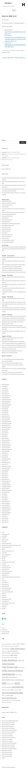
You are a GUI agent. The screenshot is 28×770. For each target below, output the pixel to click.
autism (18, 644)
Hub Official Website (11, 743)
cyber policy (14, 655)
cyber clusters (7, 646)
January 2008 (5, 505)
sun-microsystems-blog (12, 692)
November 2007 (5, 509)
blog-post (4, 539)
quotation (4, 575)
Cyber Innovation (6, 653)
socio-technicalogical (6, 591)
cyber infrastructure (12, 651)
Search (3, 140)
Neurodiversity (5, 218)
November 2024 (5, 423)
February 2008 (5, 503)
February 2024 (5, 440)
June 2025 (4, 410)
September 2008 (5, 490)
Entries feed (4, 629)
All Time (6, 156)
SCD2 (11, 689)
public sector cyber (6, 689)
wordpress (4, 604)
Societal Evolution (6, 221)
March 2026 (4, 393)
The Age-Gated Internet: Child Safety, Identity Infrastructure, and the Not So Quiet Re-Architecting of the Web (14, 327)
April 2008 (4, 499)
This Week (15, 154)
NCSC (17, 683)
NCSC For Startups (6, 231)
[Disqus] (14, 78)
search (3, 580)
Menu (14, 10)
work (3, 606)
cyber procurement (6, 657)
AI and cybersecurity (7, 644)
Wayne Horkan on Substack (8, 728)
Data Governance (8, 680)
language (4, 556)
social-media (5, 586)
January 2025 (5, 419)
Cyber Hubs (4, 651)
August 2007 (5, 514)
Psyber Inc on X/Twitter (7, 741)
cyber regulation (13, 657)
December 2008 (5, 484)
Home (3, 712)
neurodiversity (5, 567)
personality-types (6, 571)
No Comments (5, 19)
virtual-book (5, 601)
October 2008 (5, 488)
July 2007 (4, 516)
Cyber (5, 743)
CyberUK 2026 (5, 206)
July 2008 (4, 494)
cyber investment (15, 653)
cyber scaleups (21, 667)
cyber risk (21, 660)
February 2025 (5, 418)
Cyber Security (19, 674)
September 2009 (5, 468)
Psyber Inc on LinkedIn (7, 739)
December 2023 (5, 444)
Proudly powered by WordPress (8, 767)
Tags (18, 157)
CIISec (3, 646)
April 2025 (4, 414)
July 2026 (4, 386)
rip (2, 578)
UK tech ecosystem (16, 700)
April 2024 (4, 436)
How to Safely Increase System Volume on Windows (14, 307)
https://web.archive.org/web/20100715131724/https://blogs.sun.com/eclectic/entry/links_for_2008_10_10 (15, 39)
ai (2, 532)
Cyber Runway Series (7, 236)
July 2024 (4, 431)
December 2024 (5, 421)
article (22, 50)
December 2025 (5, 399)
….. (24, 23)
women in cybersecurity (7, 702)
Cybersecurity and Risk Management (10, 545)
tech (3, 595)
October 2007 (5, 510)
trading (3, 597)
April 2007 (4, 522)
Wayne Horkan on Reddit (8, 726)
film (3, 549)
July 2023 (4, 453)
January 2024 (5, 442)
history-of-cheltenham (7, 551)
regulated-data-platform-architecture (10, 577)
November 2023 (5, 445)
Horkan (8, 3)
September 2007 (5, 512)
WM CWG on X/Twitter (7, 752)
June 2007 (4, 518)
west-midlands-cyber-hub (8, 603)
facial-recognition (6, 547)
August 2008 (5, 492)
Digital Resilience (19, 680)
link (14, 50)
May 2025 (4, 412)
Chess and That (5, 238)
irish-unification (5, 554)
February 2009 (5, 481)
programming (5, 573)
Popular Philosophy (6, 229)
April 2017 (4, 464)
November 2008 (5, 486)
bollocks (23, 644)
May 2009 (4, 475)
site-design (4, 582)
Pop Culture (4, 232)
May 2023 (4, 457)
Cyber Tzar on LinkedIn (7, 733)
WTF (3, 608)
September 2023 (5, 449)
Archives (9, 157)
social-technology (6, 588)
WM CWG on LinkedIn (7, 750)
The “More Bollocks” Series (8, 240)
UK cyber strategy (9, 695)
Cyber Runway (8, 663)
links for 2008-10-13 (20, 57)
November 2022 (5, 458)
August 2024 (5, 429)
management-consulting (7, 562)
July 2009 (4, 471)
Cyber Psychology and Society (9, 214)
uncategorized (5, 599)
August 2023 (5, 451)
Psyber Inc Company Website (8, 737)
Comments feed (5, 631)
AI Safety (14, 644)
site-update (4, 584)
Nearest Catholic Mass (7, 754)
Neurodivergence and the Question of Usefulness (13, 212)
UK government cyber (6, 700)
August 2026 (5, 384)
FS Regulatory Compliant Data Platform (11, 223)
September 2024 (5, 427)
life (2, 558)
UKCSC (3, 695)
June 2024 (4, 432)
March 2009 (4, 479)
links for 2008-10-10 (6, 169)
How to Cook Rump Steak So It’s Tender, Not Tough (14, 272)
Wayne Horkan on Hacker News (9, 730)
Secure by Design (17, 689)
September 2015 (5, 466)
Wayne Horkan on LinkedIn (8, 722)
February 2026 (5, 395)
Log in (3, 627)
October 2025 (5, 403)
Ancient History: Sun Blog (8, 242)
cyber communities (15, 646)
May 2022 (4, 460)
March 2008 (4, 501)
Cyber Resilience (9, 660)
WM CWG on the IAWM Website (9, 748)
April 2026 (4, 392)
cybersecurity (8, 674)
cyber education (5, 648)
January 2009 (5, 483)
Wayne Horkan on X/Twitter (8, 724)
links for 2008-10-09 (8, 57)
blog (3, 538)
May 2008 (4, 497)
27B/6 (3, 758)
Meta (8, 159)
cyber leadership (5, 655)
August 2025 (5, 406)
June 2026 (4, 388)
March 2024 (4, 438)
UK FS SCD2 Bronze (9, 698)
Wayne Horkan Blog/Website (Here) (10, 720)
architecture (4, 534)
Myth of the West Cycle (7, 234)
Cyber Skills (5, 677)
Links (11, 159)
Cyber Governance (17, 648)
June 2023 (4, 455)
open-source (5, 569)
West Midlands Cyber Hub (8, 225)
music (3, 564)
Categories (14, 157)
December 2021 (5, 462)
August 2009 (5, 470)
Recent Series (17, 152)
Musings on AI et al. (6, 227)
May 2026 (4, 390)
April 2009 (4, 477)
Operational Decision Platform (9, 203)
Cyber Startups (13, 677)
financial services (10, 683)
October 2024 (5, 425)
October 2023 (5, 447)
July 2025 (4, 408)
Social (5, 159)
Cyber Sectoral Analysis (7, 219)
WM (3, 743)
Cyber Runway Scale (10, 667)
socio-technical (5, 590)
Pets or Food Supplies (7, 756)
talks (3, 593)
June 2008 (4, 496)
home (3, 552)
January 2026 (5, 397)
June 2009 (4, 473)
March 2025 (4, 416)
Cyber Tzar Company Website (8, 732)
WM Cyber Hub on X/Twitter (8, 746)
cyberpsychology (6, 543)
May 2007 (4, 520)
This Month (21, 154)
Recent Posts (10, 152)
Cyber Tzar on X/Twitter (7, 735)
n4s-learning (5, 565)
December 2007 (5, 507)
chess (3, 541)
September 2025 (5, 405)
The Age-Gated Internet (7, 205)
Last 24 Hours (9, 154)
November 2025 (5, 401)
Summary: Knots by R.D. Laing (15, 372)
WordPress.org (5, 633)
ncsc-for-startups (6, 687)
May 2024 (4, 434)
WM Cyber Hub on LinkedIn (8, 745)
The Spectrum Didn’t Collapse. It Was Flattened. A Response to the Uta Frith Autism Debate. (12, 364)
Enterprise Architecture (7, 216)
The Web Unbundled (6, 201)
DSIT (4, 683)
